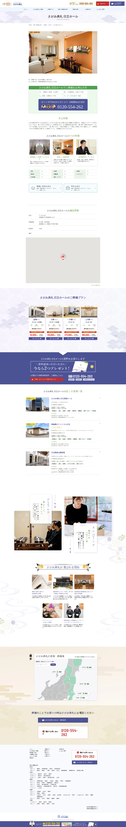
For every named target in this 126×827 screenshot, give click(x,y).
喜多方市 (55, 786)
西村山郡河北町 (47, 775)
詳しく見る (55, 504)
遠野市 (43, 770)
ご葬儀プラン (50, 9)
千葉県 (80, 697)
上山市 (57, 777)
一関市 (48, 770)
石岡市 (49, 795)
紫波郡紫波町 (64, 770)
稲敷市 (91, 795)
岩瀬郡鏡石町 (49, 782)
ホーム (25, 9)
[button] (27, 52)
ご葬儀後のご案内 (33, 754)
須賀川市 (56, 782)
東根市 (50, 774)
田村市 (43, 782)
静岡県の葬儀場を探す (91, 808)
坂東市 (43, 793)
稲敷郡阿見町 (40, 796)
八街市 (53, 803)
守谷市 (73, 795)
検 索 (53, 664)
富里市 (48, 803)
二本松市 (51, 781)
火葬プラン (46, 752)
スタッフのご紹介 (33, 756)
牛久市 (44, 795)
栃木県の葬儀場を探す (91, 806)
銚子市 (45, 802)
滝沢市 (51, 768)
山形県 (57, 671)
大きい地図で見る (96, 285)
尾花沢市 (40, 774)
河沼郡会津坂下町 (47, 786)
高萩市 (49, 791)
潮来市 (58, 798)
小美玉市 (39, 795)
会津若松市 (39, 786)
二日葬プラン (47, 756)
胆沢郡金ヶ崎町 (80, 770)
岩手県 (87, 667)
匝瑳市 (50, 802)
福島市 (56, 781)
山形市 (39, 777)
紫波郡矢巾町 (72, 770)
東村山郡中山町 (51, 777)
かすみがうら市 (66, 795)
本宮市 (61, 781)
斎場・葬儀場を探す (63, 9)
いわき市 (40, 788)
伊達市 (46, 781)
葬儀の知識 (75, 9)
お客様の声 (88, 9)
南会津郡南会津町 (63, 786)
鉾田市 (38, 798)
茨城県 (45, 25)
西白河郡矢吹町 (45, 784)
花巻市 (53, 770)
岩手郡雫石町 (45, 768)
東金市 (40, 802)
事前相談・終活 (33, 752)
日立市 (49, 25)
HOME (30, 25)
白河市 (38, 784)
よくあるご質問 (100, 9)
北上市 (58, 770)
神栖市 (48, 798)
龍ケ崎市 (59, 795)
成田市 (38, 803)
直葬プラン (46, 750)
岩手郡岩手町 (57, 768)
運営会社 (31, 757)
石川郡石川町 (53, 784)
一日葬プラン (47, 754)
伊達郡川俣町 (40, 781)
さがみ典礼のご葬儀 (38, 9)
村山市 (45, 774)
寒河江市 (40, 775)
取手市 (87, 795)
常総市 (38, 793)
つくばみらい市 (80, 795)
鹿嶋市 (53, 798)
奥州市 (38, 770)
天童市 (44, 777)
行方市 (43, 798)
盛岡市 (38, 768)
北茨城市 (39, 791)
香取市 (43, 803)
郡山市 (38, 782)
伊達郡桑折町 (68, 781)
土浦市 (54, 795)
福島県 (84, 683)
